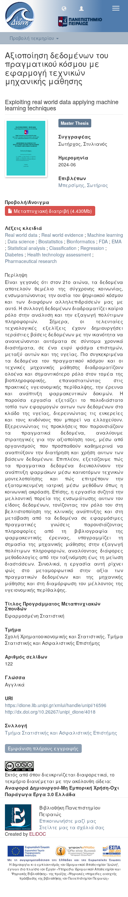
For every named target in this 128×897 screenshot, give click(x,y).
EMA (116, 241)
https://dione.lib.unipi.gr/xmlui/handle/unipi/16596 (55, 705)
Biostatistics (50, 241)
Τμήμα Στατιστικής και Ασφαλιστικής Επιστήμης (61, 732)
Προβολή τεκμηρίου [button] (32, 38)
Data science (21, 241)
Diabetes (14, 254)
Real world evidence (62, 235)
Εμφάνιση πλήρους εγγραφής (43, 748)
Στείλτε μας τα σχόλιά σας (71, 827)
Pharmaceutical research (31, 261)
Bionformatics (81, 241)
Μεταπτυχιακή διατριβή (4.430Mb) (52, 211)
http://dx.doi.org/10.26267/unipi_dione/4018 (50, 711)
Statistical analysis (26, 248)
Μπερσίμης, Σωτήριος (83, 185)
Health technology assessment (59, 254)
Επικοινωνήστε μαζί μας (67, 820)
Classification (62, 248)
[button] (64, 8)
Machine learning (105, 235)
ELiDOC (37, 834)
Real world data (21, 235)
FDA (103, 241)
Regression (92, 248)
